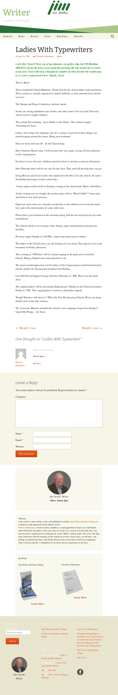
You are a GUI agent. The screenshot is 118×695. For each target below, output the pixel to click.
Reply (38, 363)
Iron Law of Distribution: (87, 629)
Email (19, 440)
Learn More (80, 597)
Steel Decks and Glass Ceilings (82, 521)
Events (48, 36)
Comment (21, 396)
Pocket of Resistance (26, 527)
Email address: (12, 628)
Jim (60, 56)
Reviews (34, 36)
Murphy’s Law (26, 328)
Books (21, 36)
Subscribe (78, 36)
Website (20, 446)
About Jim (7, 36)
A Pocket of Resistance (44, 56)
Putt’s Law (81, 657)
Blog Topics (62, 36)
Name (19, 433)
